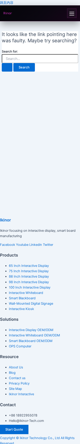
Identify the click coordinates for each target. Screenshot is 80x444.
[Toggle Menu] (71, 13)
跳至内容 (6, 3)
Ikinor (5, 219)
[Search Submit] (7, 67)
